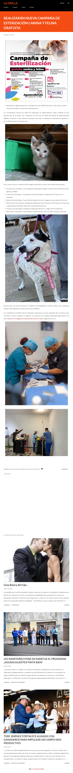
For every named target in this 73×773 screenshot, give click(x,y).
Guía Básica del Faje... (16, 584)
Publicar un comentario (18, 682)
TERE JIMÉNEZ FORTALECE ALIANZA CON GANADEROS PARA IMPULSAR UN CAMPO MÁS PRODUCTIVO (32, 740)
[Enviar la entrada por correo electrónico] (42, 469)
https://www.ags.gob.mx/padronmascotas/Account (25, 318)
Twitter (23, 7)
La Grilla (11, 3)
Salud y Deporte (35, 469)
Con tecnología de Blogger (37, 769)
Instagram (15, 7)
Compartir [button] (65, 469)
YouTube (32, 7)
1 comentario (15, 605)
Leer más (67, 605)
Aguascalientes (14, 469)
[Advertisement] (36, 522)
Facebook (6, 7)
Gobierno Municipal (24, 469)
